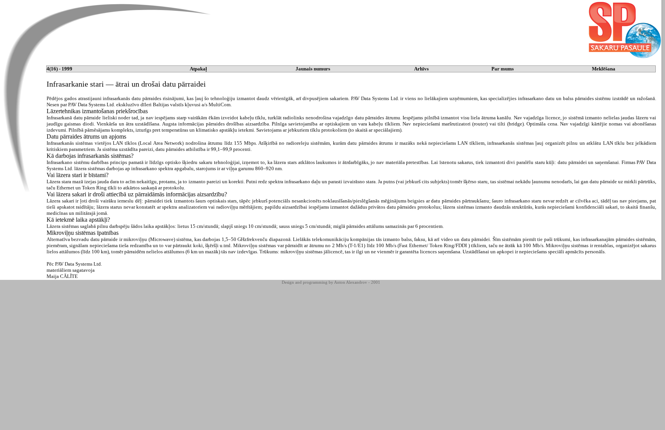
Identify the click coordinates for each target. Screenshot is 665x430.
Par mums (502, 69)
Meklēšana (603, 69)
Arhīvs (421, 69)
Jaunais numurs (313, 69)
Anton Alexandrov (350, 282)
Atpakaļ (198, 69)
